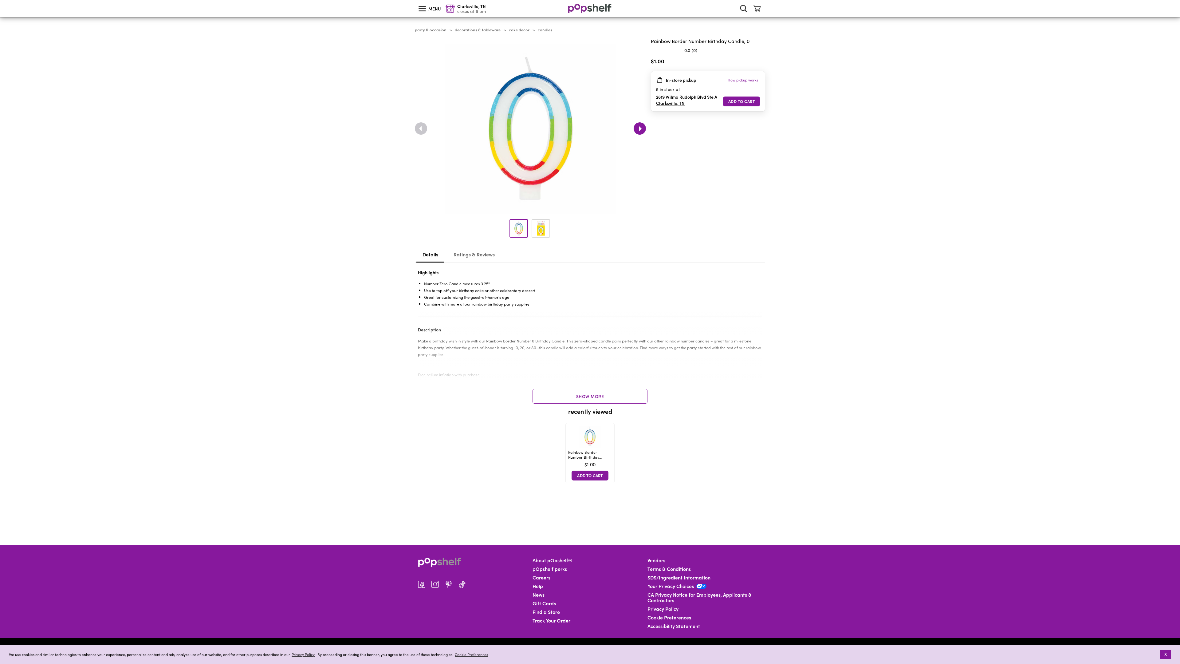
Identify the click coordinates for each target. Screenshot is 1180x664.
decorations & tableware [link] (478, 30)
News (539, 595)
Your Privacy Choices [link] (670, 586)
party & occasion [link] (430, 30)
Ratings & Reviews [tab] (474, 254)
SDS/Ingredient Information (678, 577)
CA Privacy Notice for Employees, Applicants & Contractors (699, 597)
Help (538, 586)
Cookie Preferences (471, 654)
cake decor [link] (519, 30)
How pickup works (743, 80)
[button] (1155, 654)
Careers (541, 577)
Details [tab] (430, 254)
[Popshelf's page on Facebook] (421, 584)
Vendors (656, 560)
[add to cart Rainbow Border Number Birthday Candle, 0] (741, 101)
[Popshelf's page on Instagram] (435, 584)
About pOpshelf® (552, 560)
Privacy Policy (303, 654)
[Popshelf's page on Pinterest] (448, 584)
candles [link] (545, 30)
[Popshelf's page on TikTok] (462, 584)
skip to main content (3, 0)
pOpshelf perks (550, 569)
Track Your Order (551, 620)
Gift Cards (544, 603)
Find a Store (546, 612)
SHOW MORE (590, 396)
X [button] (1165, 654)
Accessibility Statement (673, 626)
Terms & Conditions (669, 569)
